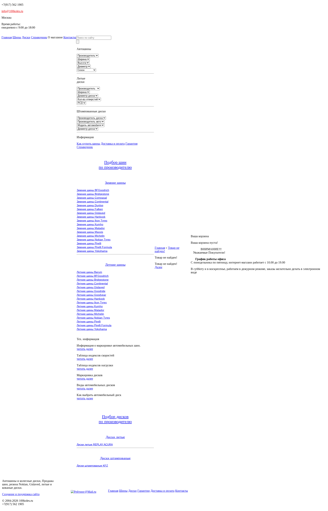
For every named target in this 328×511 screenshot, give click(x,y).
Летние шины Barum (89, 272)
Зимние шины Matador (91, 228)
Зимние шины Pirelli (89, 243)
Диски (26, 37)
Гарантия (131, 143)
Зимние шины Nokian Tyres (93, 239)
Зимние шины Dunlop (90, 205)
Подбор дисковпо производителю (115, 419)
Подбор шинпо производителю (115, 165)
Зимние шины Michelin (91, 235)
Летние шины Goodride (91, 291)
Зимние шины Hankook (91, 216)
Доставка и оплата (113, 143)
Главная (7, 37)
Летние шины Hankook (91, 298)
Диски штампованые (115, 458)
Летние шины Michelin (90, 313)
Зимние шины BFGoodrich (93, 190)
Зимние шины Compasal (92, 197)
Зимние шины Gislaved (91, 212)
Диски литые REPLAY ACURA (95, 444)
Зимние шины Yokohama (92, 250)
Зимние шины (115, 183)
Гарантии (143, 490)
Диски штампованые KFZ (92, 465)
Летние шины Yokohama (92, 329)
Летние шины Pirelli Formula (94, 325)
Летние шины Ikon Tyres (92, 302)
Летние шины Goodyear (91, 294)
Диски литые (115, 437)
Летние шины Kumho (90, 306)
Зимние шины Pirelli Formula (94, 247)
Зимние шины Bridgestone (93, 193)
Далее (158, 267)
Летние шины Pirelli (89, 321)
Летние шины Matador (90, 310)
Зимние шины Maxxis (90, 231)
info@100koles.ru (12, 11)
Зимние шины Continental (92, 201)
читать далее (85, 349)
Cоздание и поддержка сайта (20, 494)
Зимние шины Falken (90, 209)
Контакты (69, 37)
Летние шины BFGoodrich (93, 275)
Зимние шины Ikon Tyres (92, 220)
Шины (17, 37)
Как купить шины (88, 143)
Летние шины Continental (92, 283)
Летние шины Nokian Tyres (93, 317)
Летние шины (115, 265)
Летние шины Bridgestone (93, 279)
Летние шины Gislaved (91, 287)
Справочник (39, 37)
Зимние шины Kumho (90, 224)
